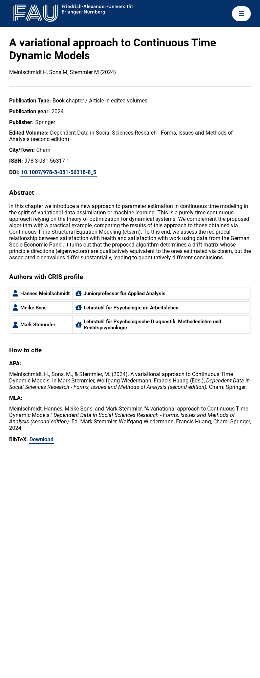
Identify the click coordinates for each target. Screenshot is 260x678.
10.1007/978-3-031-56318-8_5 (58, 172)
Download (41, 439)
